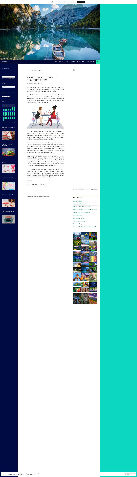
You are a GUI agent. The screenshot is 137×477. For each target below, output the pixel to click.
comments (37, 196)
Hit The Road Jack (77, 201)
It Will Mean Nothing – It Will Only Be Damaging (85, 209)
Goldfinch (61, 61)
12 (6, 112)
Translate (13, 78)
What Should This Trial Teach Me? (81, 207)
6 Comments (38, 83)
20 (8, 115)
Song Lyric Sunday (91, 61)
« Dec (4, 122)
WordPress (45, 196)
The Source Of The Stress (79, 204)
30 (14, 117)
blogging (30, 196)
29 (12, 117)
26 (6, 117)
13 (8, 112)
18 (5, 115)
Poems (78, 61)
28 (10, 117)
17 (3, 115)
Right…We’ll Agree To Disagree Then (42, 79)
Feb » (13, 122)
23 (14, 115)
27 (8, 117)
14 (10, 112)
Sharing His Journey (78, 215)
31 (3, 120)
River (83, 61)
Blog (56, 61)
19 (6, 115)
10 (3, 112)
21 (10, 115)
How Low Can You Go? (79, 218)
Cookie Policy (32, 474)
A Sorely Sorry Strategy (79, 221)
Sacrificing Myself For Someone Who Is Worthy (84, 227)
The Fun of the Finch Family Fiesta (81, 212)
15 (12, 112)
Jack (67, 61)
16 (14, 112)
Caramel (5, 62)
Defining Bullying (77, 224)
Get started (81, 2)
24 (3, 117)
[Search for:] (8, 86)
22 (12, 115)
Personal (73, 61)
